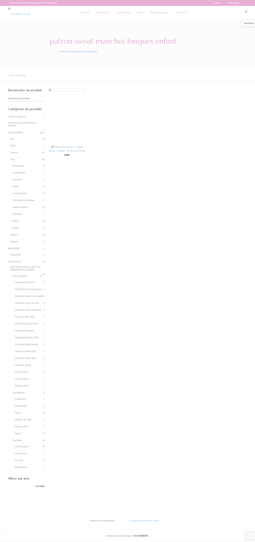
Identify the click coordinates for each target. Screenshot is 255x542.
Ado (12, 139)
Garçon (13, 235)
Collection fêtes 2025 (25, 317)
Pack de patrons (20, 207)
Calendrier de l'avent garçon (28, 289)
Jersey (18, 413)
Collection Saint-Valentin (26, 344)
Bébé (13, 146)
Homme (14, 241)
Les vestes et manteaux (24, 200)
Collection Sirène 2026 (25, 358)
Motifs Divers (21, 467)
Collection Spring (23, 365)
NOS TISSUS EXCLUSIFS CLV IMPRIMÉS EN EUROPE (25, 268)
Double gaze (21, 399)
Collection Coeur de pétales (28, 310)
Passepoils (15, 255)
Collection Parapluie (24, 330)
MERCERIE (14, 248)
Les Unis (19, 460)
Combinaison (19, 173)
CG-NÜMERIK (140, 535)
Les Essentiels (22, 379)
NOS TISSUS (14, 262)
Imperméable (21, 406)
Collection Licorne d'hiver (27, 324)
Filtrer (40, 486)
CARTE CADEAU (17, 117)
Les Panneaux (21, 446)
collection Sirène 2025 (25, 351)
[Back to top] (247, 534)
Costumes (17, 179)
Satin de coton (21, 426)
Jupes (15, 186)
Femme (14, 152)
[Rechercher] (239, 12)
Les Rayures (21, 453)
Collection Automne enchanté (28, 296)
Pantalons (17, 214)
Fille (12, 159)
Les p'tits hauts (20, 193)
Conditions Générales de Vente (144, 521)
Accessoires (18, 166)
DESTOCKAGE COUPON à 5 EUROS (22, 124)
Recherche (43, 98)
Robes (16, 221)
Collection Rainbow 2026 (27, 337)
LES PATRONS (15, 132)
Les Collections (20, 276)
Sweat (18, 433)
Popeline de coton (23, 420)
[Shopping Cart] (244, 12)
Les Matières (19, 393)
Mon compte (233, 3)
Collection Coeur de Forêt (27, 303)
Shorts (16, 228)
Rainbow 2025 (22, 386)
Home (53, 51)
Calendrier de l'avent (24, 282)
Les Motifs (17, 440)
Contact (217, 3)
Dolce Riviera (21, 372)
